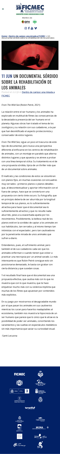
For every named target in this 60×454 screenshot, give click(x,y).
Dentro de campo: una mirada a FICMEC (27, 36)
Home (4, 36)
